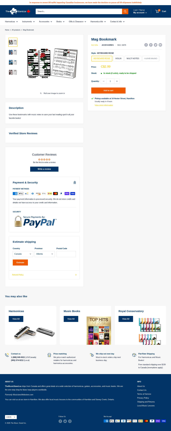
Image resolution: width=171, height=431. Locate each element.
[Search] (125, 11)
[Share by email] (160, 45)
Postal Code (61, 248)
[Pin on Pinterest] (151, 45)
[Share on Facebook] (146, 45)
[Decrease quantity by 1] (103, 81)
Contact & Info (116, 21)
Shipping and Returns (146, 402)
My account (139, 13)
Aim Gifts (94, 45)
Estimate (20, 262)
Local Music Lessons (146, 406)
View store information (104, 105)
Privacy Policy (143, 398)
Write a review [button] (44, 169)
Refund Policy (18, 275)
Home (7, 30)
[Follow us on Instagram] (70, 421)
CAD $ (8, 417)
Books (59, 21)
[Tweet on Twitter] (155, 45)
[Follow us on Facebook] (60, 421)
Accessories (44, 21)
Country (16, 248)
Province (38, 248)
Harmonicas (10, 21)
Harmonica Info (97, 21)
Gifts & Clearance (76, 21)
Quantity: (95, 81)
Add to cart (108, 90)
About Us (141, 386)
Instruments (27, 21)
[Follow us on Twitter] (65, 421)
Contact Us (141, 390)
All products (16, 30)
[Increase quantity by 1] (117, 81)
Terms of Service (144, 394)
